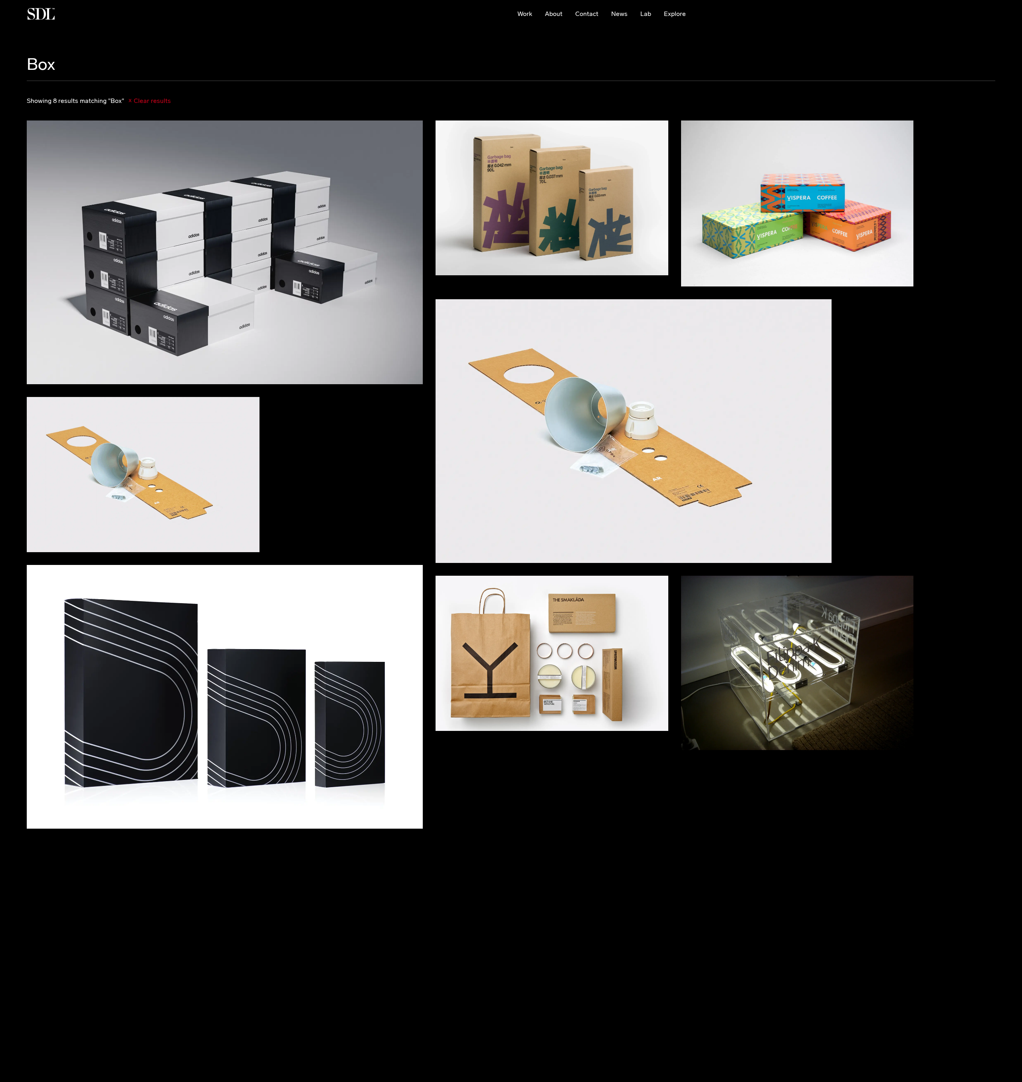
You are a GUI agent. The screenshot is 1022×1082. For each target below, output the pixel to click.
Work (524, 14)
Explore (675, 14)
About (553, 14)
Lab (645, 14)
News (619, 14)
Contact (586, 14)
